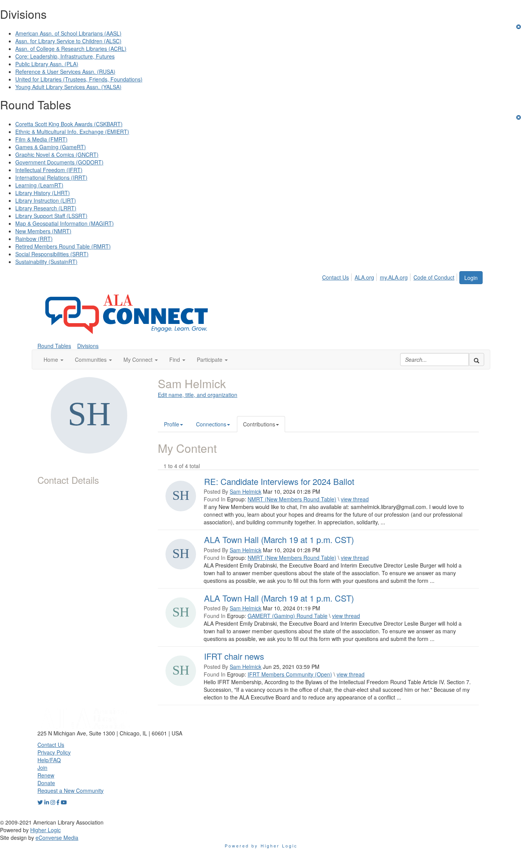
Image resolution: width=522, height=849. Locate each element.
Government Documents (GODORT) (59, 162)
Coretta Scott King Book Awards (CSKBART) (69, 124)
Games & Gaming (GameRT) (50, 147)
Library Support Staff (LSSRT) (51, 216)
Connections (211, 424)
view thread (355, 499)
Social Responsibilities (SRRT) (52, 254)
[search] (476, 359)
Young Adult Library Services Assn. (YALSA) (68, 87)
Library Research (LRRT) (45, 208)
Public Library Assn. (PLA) (46, 64)
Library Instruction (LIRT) (45, 200)
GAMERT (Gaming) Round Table (287, 616)
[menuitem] (337, 276)
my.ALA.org (394, 277)
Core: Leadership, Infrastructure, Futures (65, 56)
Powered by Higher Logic (261, 845)
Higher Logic (45, 830)
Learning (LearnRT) (39, 185)
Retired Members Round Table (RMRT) (63, 246)
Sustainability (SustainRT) (46, 261)
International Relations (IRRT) (51, 177)
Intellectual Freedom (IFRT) (49, 170)
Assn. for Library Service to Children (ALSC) (68, 41)
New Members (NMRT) (43, 231)
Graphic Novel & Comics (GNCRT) (57, 154)
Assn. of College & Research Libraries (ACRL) (70, 48)
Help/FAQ (49, 760)
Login (471, 277)
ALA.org (364, 277)
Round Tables (54, 346)
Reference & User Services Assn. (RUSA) (65, 71)
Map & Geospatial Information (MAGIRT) (64, 223)
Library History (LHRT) (42, 193)
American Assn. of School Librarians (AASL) (68, 33)
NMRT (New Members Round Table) (292, 499)
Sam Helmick (245, 491)
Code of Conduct (433, 277)
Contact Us (335, 277)
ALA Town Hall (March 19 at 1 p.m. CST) (279, 539)
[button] (53, 359)
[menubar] (390, 276)
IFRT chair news (234, 656)
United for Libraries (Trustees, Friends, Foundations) (79, 79)
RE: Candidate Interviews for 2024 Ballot (279, 481)
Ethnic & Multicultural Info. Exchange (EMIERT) (72, 131)
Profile (171, 424)
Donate (46, 783)
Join (42, 767)
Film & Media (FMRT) (41, 139)
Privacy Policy (54, 752)
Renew (45, 775)
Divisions (88, 346)
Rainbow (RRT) (34, 238)
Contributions (259, 424)
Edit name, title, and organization (197, 394)
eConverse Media (57, 837)
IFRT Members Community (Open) (290, 674)
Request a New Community (70, 790)
